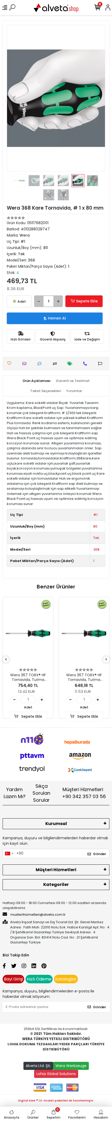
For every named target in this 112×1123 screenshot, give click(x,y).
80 (95, 526)
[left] (6, 659)
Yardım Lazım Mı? (15, 793)
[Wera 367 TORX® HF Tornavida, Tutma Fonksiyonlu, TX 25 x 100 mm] (84, 633)
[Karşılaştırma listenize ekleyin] (56, 363)
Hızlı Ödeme (39, 979)
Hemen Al (57, 318)
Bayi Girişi (13, 979)
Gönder (99, 853)
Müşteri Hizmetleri (84, 793)
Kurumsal (56, 824)
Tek (96, 537)
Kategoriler (56, 884)
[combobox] (9, 853)
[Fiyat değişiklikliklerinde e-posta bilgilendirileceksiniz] (71, 363)
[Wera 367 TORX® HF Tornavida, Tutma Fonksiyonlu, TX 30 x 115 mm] (28, 633)
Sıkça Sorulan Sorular (41, 793)
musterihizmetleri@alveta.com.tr (38, 914)
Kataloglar (66, 979)
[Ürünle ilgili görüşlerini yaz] (40, 363)
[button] (14, 98)
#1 (95, 514)
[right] (106, 659)
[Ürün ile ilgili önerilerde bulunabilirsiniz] (101, 363)
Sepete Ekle (87, 301)
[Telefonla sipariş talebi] (86, 363)
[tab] (37, 381)
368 (96, 549)
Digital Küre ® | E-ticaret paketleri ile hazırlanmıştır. (56, 1100)
